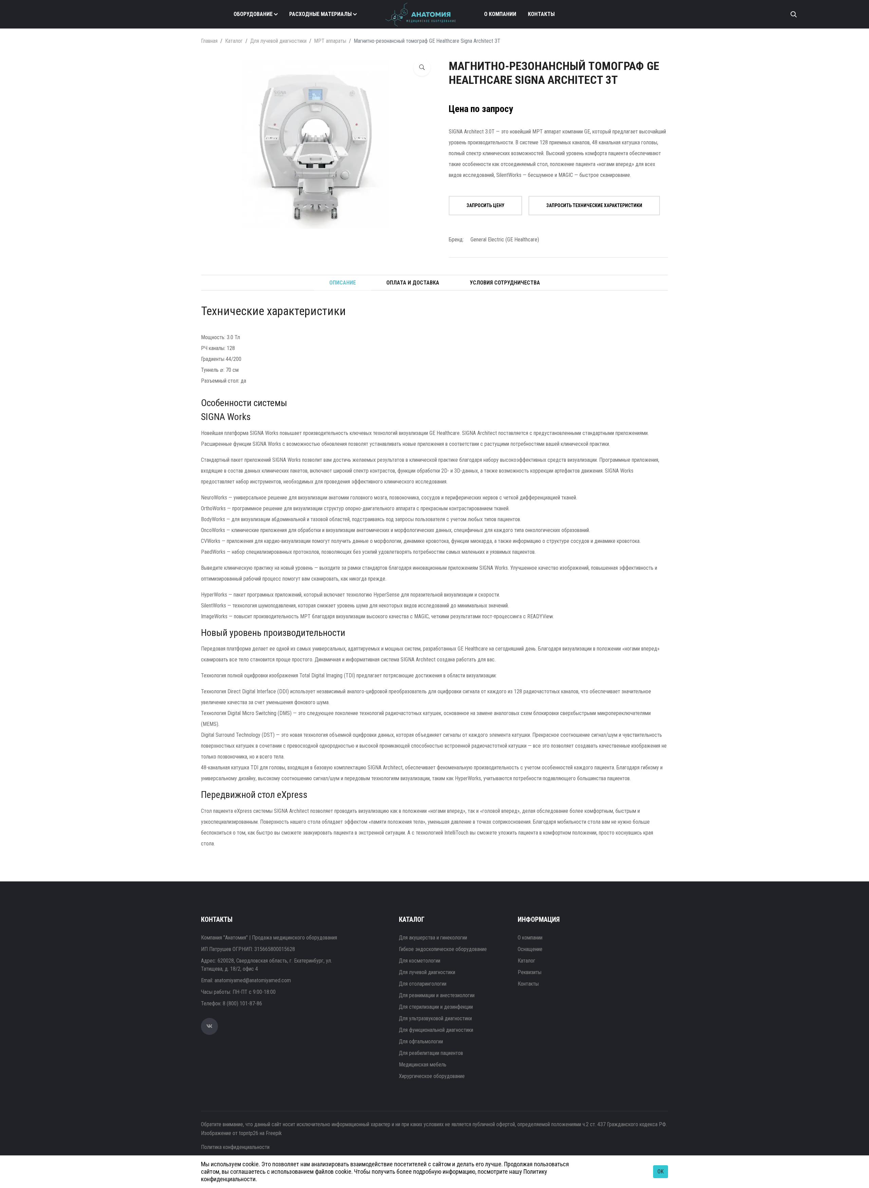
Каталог (234, 41)
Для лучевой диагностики (278, 41)
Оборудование (253, 14)
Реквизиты (529, 972)
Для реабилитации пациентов (431, 1053)
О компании (500, 14)
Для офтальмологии (421, 1041)
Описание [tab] (342, 282)
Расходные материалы (320, 14)
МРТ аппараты (330, 41)
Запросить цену (485, 205)
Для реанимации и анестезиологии (437, 995)
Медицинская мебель (422, 1064)
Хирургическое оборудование (432, 1076)
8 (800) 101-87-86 (242, 1003)
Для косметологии (419, 960)
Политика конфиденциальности (235, 1147)
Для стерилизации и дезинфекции (436, 1007)
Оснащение (530, 949)
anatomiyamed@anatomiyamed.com (253, 980)
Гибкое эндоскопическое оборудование (443, 949)
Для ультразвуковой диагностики (435, 1018)
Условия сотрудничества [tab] (505, 282)
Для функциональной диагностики (436, 1030)
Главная (209, 41)
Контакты (541, 14)
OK (661, 1171)
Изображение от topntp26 (229, 1133)
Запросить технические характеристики (594, 205)
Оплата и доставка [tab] (412, 282)
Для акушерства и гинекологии (433, 937)
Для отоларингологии (422, 984)
